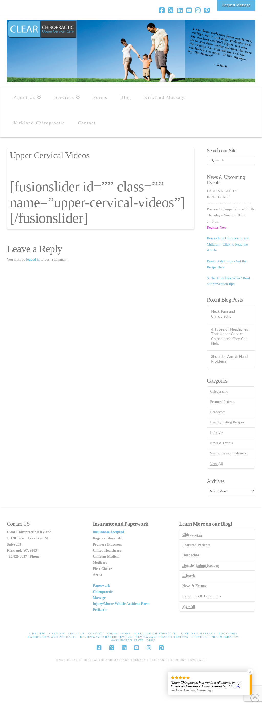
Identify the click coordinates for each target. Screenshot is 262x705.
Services (200, 636)
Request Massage (236, 5)
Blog (151, 640)
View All (216, 463)
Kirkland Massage (198, 633)
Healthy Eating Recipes (227, 422)
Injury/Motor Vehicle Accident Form (121, 604)
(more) (235, 686)
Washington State (127, 640)
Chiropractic (219, 392)
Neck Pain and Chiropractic (223, 314)
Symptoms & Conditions (228, 453)
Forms (112, 633)
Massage (99, 598)
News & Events (221, 443)
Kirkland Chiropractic (156, 633)
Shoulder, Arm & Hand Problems (229, 359)
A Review (37, 633)
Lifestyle (216, 433)
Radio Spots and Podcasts (52, 636)
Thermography (224, 636)
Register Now (216, 227)
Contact (95, 633)
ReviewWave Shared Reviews (106, 636)
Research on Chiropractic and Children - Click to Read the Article (228, 244)
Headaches (217, 412)
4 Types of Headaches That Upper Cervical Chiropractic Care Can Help (229, 337)
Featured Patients (222, 402)
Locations (228, 633)
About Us (76, 633)
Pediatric (100, 610)
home (126, 633)
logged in (33, 259)
